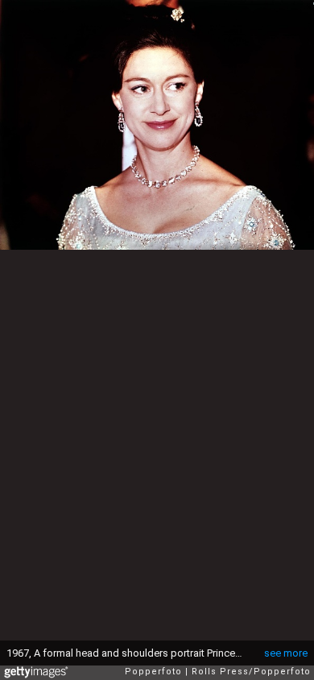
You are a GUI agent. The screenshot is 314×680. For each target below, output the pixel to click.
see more (286, 653)
